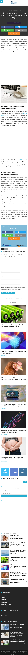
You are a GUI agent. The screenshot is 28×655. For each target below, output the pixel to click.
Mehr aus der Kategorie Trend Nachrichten (13, 301)
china (6, 248)
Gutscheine (4, 617)
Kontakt (3, 597)
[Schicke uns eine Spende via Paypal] (7, 245)
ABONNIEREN (14, 496)
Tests (2, 613)
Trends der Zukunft (6, 596)
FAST (20, 160)
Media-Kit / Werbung (6, 604)
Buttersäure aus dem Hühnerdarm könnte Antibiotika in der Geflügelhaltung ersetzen (13, 378)
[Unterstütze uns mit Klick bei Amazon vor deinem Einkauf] (21, 245)
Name (2, 271)
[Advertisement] (14, 69)
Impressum (3, 601)
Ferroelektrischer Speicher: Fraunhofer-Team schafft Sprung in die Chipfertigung (14, 405)
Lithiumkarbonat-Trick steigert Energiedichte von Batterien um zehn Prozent (14, 325)
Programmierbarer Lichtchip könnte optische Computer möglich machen (14, 431)
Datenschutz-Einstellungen (8, 606)
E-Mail (2, 276)
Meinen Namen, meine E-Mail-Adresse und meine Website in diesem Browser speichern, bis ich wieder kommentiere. (13, 288)
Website (2, 280)
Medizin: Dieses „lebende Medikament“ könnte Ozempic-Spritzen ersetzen (12, 458)
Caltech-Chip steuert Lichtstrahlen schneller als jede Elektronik (13, 352)
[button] (7, 27)
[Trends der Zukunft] (14, 2)
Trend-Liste (4, 615)
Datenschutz (4, 602)
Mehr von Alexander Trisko (13, 298)
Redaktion (3, 599)
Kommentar (3, 259)
